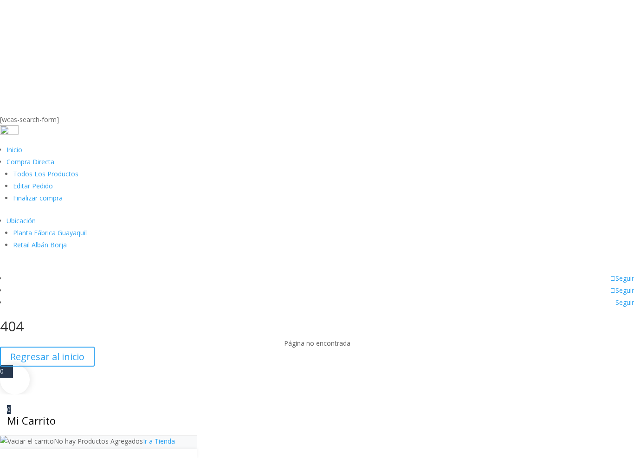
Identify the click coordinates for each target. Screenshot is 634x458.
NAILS (80, 108)
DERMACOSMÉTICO (251, 108)
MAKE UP (115, 108)
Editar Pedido (33, 185)
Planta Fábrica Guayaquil (50, 232)
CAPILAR (20, 108)
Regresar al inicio (47, 356)
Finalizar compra (38, 198)
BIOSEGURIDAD (317, 108)
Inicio (14, 149)
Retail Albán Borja (40, 244)
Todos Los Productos (45, 173)
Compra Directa (30, 161)
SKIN (52, 108)
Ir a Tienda (159, 441)
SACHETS (155, 108)
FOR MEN (195, 108)
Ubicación (21, 220)
